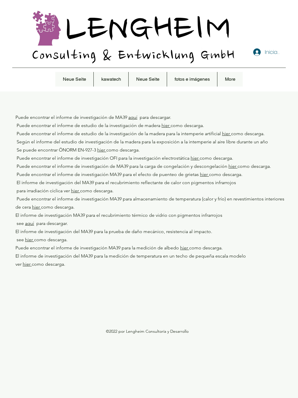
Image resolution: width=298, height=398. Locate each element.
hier (166, 125)
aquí (132, 117)
